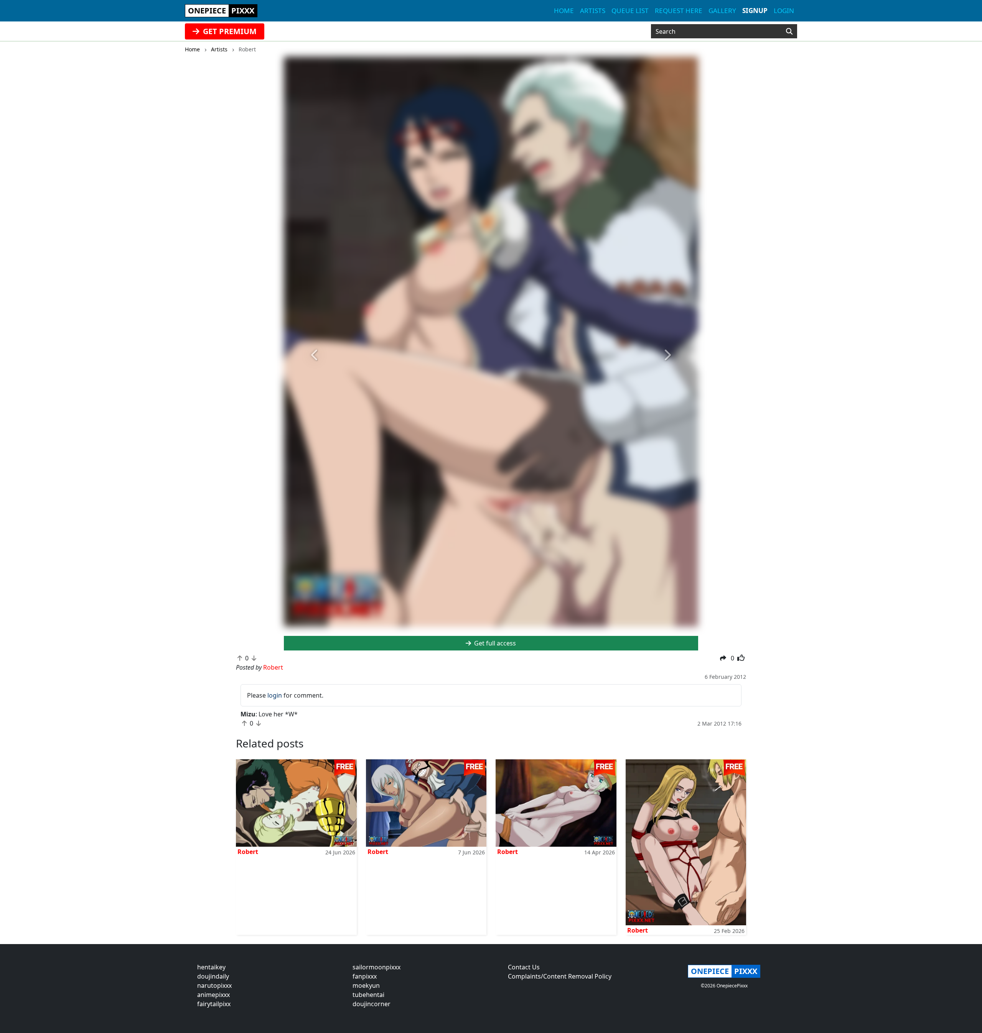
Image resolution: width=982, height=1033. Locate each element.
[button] (315, 355)
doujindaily (213, 976)
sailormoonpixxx (376, 967)
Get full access (494, 643)
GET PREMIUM (229, 31)
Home (564, 10)
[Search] (789, 31)
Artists (592, 10)
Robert (247, 851)
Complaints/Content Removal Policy (559, 976)
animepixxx (213, 994)
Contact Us (524, 967)
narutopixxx (214, 985)
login (274, 695)
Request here (678, 10)
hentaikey (211, 967)
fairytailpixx (214, 1004)
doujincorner (371, 1004)
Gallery (722, 10)
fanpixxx (365, 976)
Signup (755, 10)
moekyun (366, 985)
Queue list (630, 10)
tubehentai (368, 994)
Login (784, 10)
